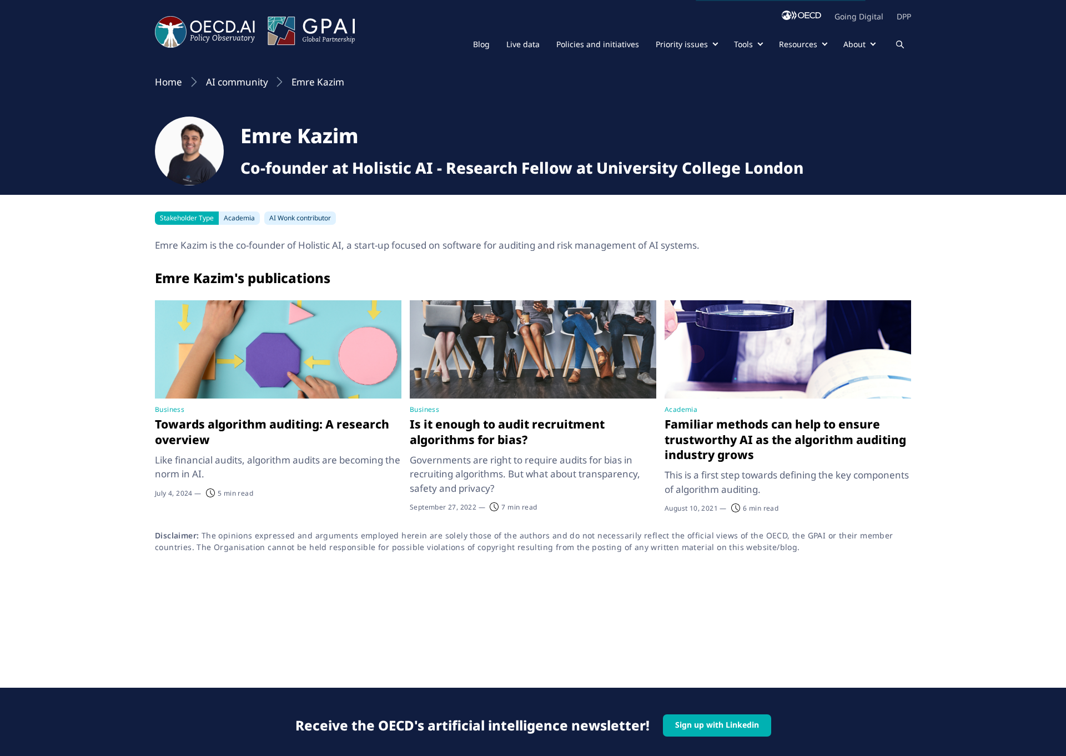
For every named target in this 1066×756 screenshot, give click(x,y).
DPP (904, 16)
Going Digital (858, 16)
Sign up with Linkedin (717, 724)
